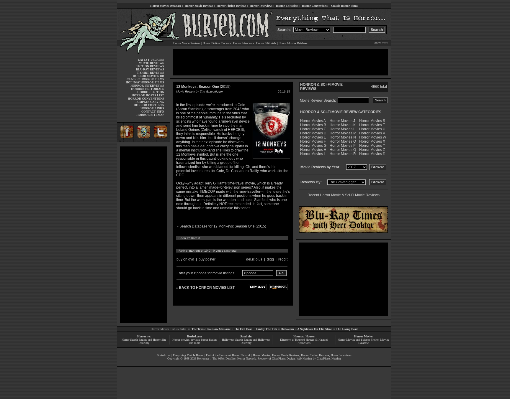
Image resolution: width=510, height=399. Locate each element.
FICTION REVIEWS (150, 66)
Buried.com (194, 336)
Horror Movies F (313, 141)
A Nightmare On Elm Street (314, 329)
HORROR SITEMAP (150, 114)
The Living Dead (347, 329)
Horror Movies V (372, 133)
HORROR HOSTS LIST (148, 95)
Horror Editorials (287, 5)
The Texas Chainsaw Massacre (211, 329)
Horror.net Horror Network (235, 355)
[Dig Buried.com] (143, 140)
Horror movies (180, 339)
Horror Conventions (315, 5)
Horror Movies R (343, 154)
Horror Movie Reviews (199, 5)
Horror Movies (363, 336)
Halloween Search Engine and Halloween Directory (246, 341)
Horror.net (144, 336)
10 (234, 244)
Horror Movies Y (372, 146)
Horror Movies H (313, 150)
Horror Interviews (261, 5)
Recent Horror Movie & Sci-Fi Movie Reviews (344, 195)
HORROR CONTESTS (149, 105)
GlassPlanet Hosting (329, 358)
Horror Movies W (372, 137)
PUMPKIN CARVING (149, 101)
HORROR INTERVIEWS (147, 85)
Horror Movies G (313, 146)
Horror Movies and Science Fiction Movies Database (363, 341)
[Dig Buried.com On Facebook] (126, 140)
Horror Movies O (343, 141)
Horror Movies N (343, 137)
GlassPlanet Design (283, 358)
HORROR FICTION (150, 92)
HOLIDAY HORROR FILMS (145, 82)
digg (270, 259)
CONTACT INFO (152, 111)
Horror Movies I (312, 154)
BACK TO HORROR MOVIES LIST (207, 288)
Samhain (246, 336)
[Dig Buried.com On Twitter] (161, 140)
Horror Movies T (372, 125)
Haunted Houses (304, 336)
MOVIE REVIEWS (151, 63)
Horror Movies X (372, 141)
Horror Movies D (313, 133)
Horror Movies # (372, 154)
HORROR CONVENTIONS (146, 98)
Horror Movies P (343, 146)
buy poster (207, 259)
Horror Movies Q (343, 150)
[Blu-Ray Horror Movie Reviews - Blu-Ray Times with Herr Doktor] (343, 232)
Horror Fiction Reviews (231, 5)
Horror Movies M (343, 133)
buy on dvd (185, 259)
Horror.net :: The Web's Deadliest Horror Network (226, 358)
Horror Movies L (342, 129)
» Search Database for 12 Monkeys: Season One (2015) (221, 226)
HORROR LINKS (152, 108)
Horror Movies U (372, 129)
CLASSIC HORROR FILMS (145, 79)
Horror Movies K (343, 125)
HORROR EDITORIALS (147, 88)
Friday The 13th (266, 329)
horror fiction (209, 339)
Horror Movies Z (372, 150)
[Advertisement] (143, 234)
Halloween (287, 329)
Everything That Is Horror (188, 355)
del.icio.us (254, 259)
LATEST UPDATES (151, 59)
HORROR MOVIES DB (148, 76)
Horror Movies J (342, 121)
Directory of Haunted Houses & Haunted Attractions (304, 341)
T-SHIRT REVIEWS (150, 72)
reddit (282, 259)
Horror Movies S (372, 121)
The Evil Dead (243, 329)
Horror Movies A (313, 121)
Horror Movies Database (165, 5)
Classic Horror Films (344, 5)
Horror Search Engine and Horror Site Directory (144, 341)
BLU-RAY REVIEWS (150, 69)
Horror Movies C (313, 129)
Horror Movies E (313, 137)
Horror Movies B (313, 125)
